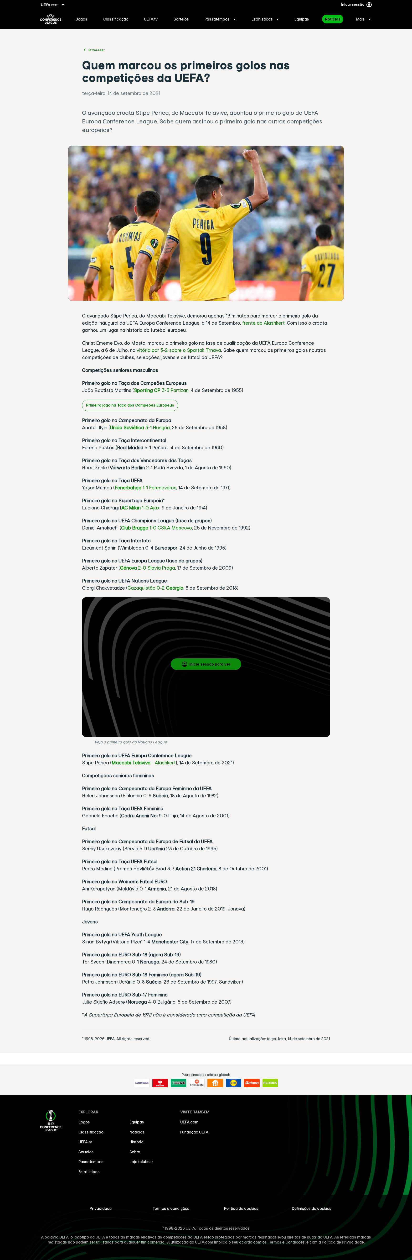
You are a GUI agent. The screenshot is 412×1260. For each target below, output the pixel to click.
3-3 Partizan (174, 390)
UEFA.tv (85, 1142)
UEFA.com (189, 1122)
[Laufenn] (141, 1083)
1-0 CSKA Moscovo (170, 527)
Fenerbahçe (128, 487)
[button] (220, 19)
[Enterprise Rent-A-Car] (178, 1083)
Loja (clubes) (141, 1161)
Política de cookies (241, 1208)
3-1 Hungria (157, 427)
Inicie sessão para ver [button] (209, 664)
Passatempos (90, 1161)
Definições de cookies (311, 1208)
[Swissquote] (197, 1083)
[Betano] (252, 1083)
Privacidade (101, 1208)
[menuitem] (83, 19)
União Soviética (127, 427)
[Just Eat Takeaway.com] (215, 1083)
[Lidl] (233, 1083)
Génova (128, 568)
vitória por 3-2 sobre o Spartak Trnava (179, 350)
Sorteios (86, 1152)
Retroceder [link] (96, 49)
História (136, 1142)
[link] (81, 19)
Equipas (136, 1122)
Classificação (90, 1132)
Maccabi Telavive (131, 762)
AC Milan (131, 507)
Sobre (134, 1152)
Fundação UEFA (194, 1132)
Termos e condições (171, 1208)
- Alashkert (163, 762)
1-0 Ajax (150, 507)
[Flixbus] (270, 1083)
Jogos (84, 1122)
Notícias (137, 1132)
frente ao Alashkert (263, 323)
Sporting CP (147, 390)
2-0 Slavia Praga (156, 568)
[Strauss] (160, 1083)
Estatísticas (89, 1172)
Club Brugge (134, 527)
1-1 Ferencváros (158, 487)
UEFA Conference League (50, 19)
